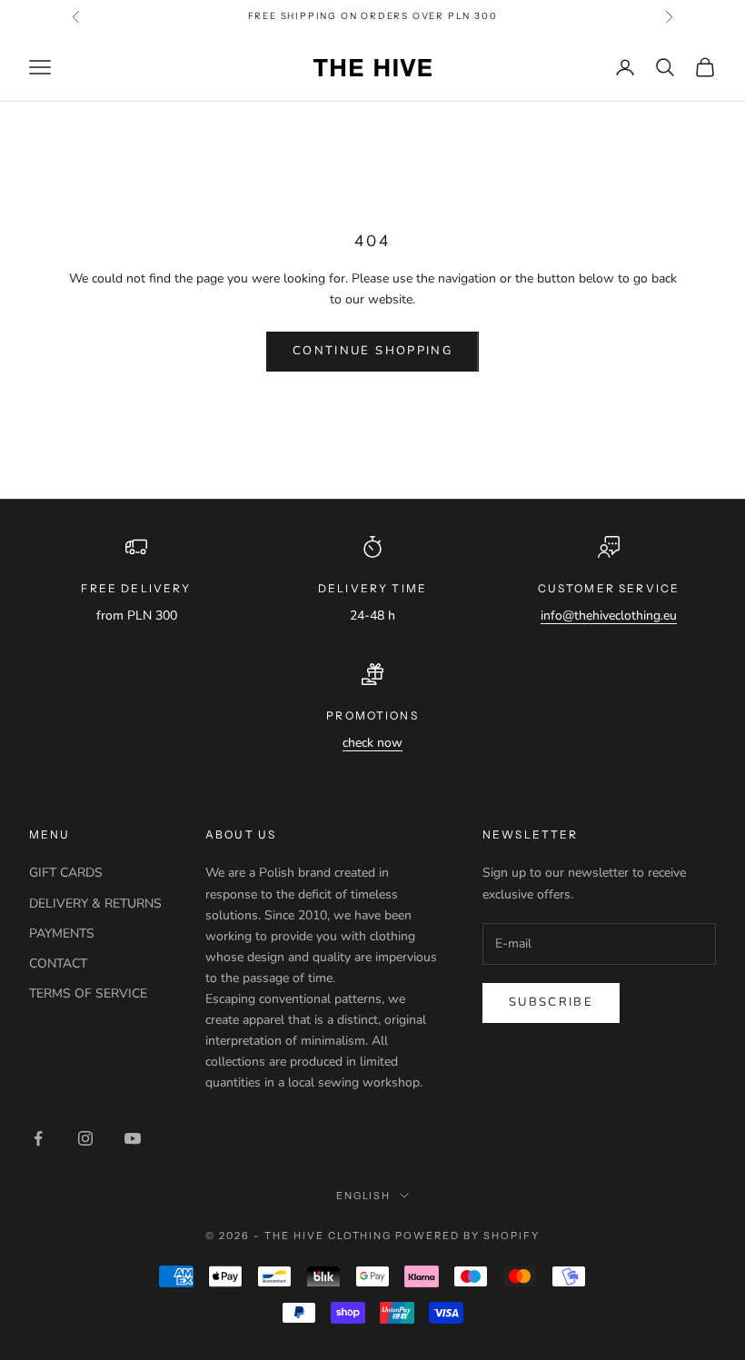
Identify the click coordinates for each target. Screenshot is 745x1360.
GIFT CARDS (66, 872)
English (364, 1195)
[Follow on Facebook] (38, 1138)
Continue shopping (372, 350)
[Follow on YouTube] (133, 1138)
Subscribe (551, 1002)
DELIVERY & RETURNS (95, 903)
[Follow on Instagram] (85, 1138)
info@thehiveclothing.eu (609, 615)
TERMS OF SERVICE (88, 993)
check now (372, 742)
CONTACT (58, 963)
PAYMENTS (61, 933)
